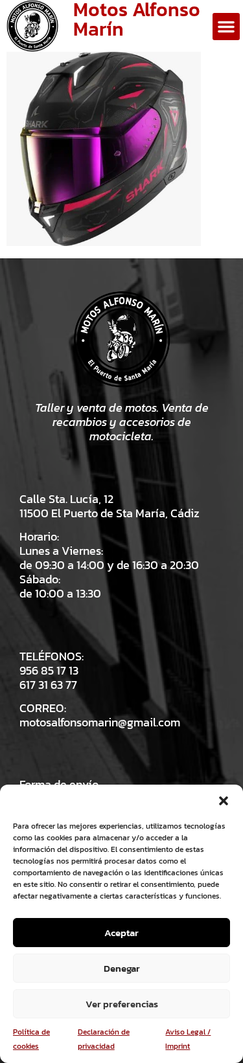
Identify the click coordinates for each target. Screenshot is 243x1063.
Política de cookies (31, 1039)
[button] (223, 800)
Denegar (122, 968)
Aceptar (121, 932)
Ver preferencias (122, 1003)
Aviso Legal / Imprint (188, 1039)
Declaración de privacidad (104, 1039)
